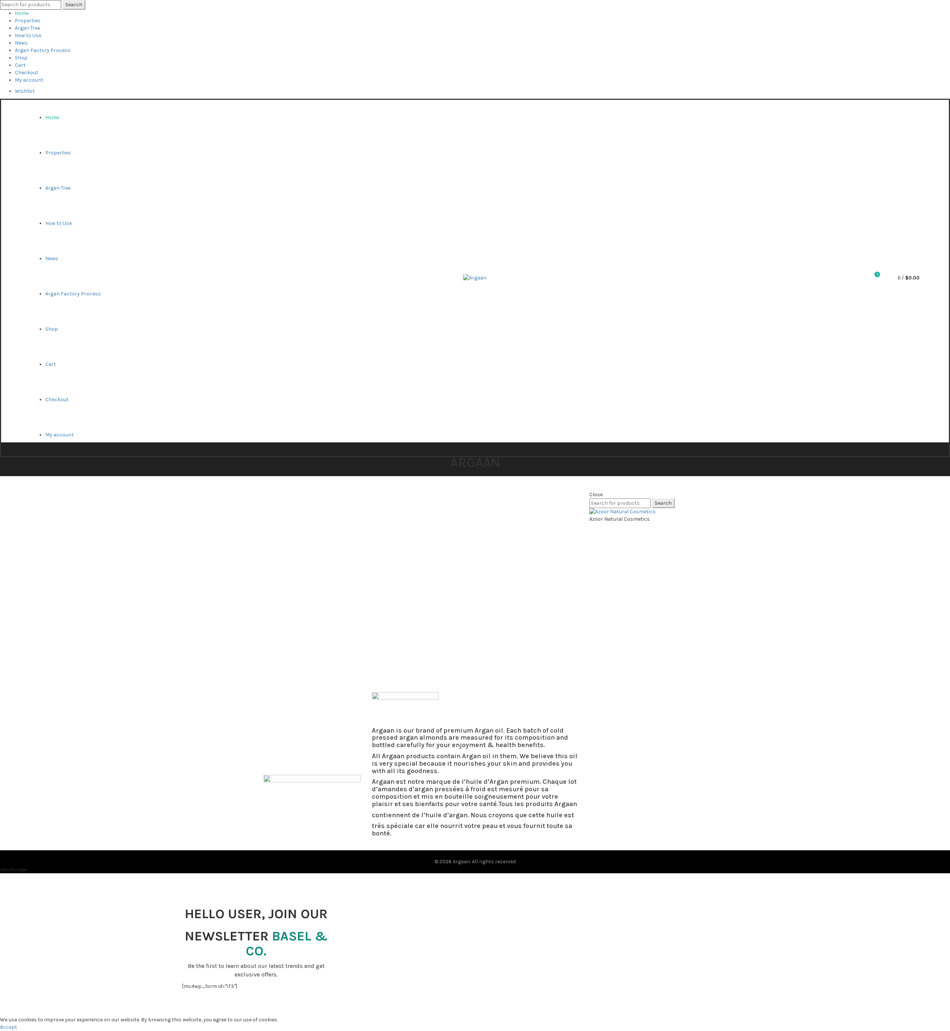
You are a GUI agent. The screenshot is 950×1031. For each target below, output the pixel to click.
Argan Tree (27, 28)
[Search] (856, 278)
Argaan (461, 861)
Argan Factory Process (43, 50)
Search (73, 4)
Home (22, 13)
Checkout (26, 72)
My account (29, 80)
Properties (27, 20)
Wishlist (25, 91)
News (21, 43)
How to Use (28, 35)
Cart (20, 65)
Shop (21, 58)
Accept (8, 1027)
